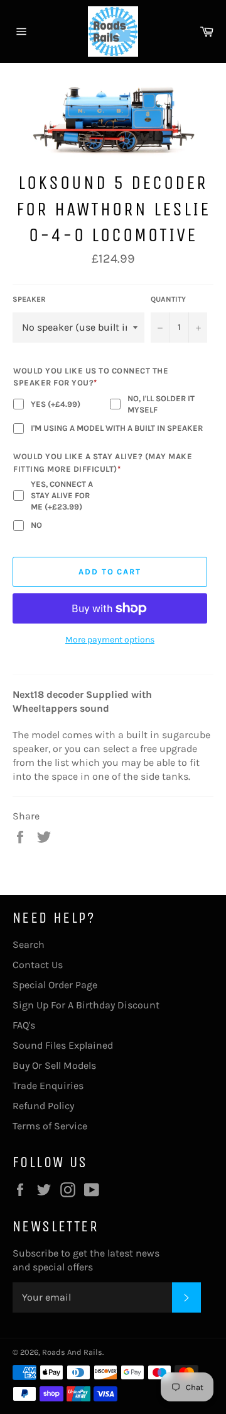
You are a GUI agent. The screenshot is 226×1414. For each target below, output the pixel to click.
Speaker (29, 299)
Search (29, 944)
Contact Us (38, 965)
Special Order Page (55, 985)
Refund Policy (43, 1106)
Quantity (168, 299)
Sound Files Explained (63, 1045)
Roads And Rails (72, 1352)
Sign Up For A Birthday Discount (86, 1005)
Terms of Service (50, 1126)
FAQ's (24, 1025)
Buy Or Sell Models (54, 1065)
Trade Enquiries (48, 1086)
